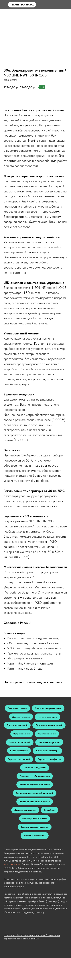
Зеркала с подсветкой (19, 759)
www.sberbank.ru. (12, 864)
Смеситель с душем (17, 708)
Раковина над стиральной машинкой (34, 793)
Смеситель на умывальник (48, 708)
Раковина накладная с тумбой (34, 801)
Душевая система (21, 716)
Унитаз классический (19, 742)
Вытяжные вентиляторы (47, 750)
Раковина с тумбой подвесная (35, 776)
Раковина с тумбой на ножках (34, 784)
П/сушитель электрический (49, 725)
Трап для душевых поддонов (34, 827)
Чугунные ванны (21, 733)
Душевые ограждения (25, 810)
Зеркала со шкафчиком (49, 759)
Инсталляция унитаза (49, 742)
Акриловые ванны (47, 733)
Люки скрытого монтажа (34, 818)
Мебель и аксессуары (35, 835)
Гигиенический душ (47, 716)
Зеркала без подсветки (34, 767)
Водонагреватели (19, 750)
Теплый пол (49, 810)
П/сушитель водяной (17, 725)
